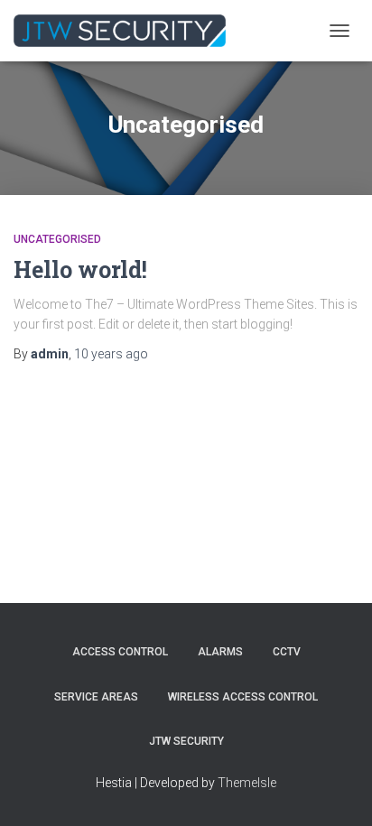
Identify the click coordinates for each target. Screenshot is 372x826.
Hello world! (80, 269)
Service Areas (96, 697)
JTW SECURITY (186, 741)
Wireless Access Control (243, 697)
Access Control (120, 651)
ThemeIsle (247, 782)
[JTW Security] (126, 30)
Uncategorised (57, 239)
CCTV (287, 651)
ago (111, 354)
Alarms (220, 651)
